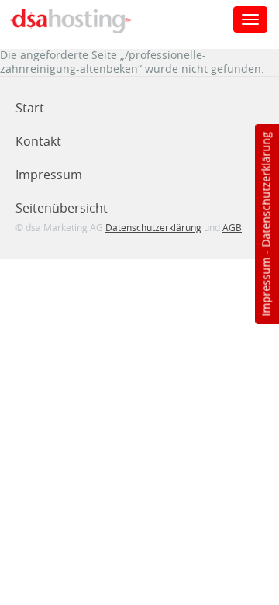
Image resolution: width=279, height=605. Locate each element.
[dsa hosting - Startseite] (86, 21)
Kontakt (38, 141)
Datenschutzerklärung (265, 189)
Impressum (265, 287)
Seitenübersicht (62, 207)
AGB (232, 227)
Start (30, 107)
